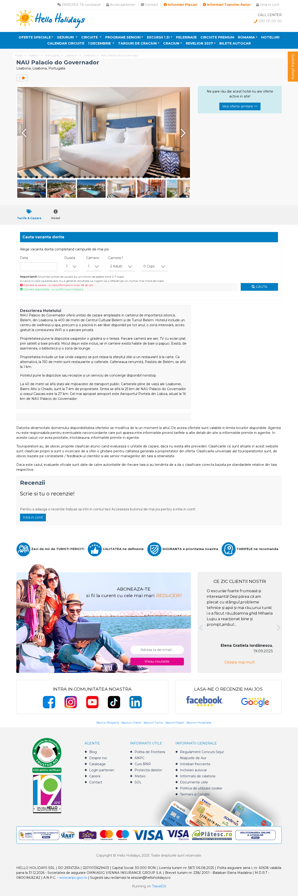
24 (143, 177)
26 (154, 177)
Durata (69, 258)
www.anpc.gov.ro (73, 877)
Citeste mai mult (239, 662)
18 (111, 177)
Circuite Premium (217, 37)
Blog (93, 752)
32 (186, 177)
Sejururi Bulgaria (107, 722)
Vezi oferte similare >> (240, 106)
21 (127, 177)
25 (149, 177)
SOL (138, 782)
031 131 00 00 (270, 21)
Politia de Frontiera (150, 752)
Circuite (90, 37)
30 (176, 177)
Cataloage (97, 764)
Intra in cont (269, 5)
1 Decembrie (100, 43)
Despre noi (98, 758)
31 (181, 177)
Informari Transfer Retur (228, 5)
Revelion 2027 (199, 43)
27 (160, 177)
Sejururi (66, 37)
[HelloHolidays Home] (50, 18)
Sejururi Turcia (153, 722)
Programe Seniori (123, 37)
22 (133, 177)
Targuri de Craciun (137, 43)
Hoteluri (270, 37)
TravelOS (159, 886)
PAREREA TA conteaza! (81, 5)
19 (117, 177)
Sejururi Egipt (174, 722)
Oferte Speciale (35, 37)
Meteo (140, 776)
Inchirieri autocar (193, 770)
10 (69, 177)
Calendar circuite (65, 43)
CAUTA (261, 287)
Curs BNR (143, 764)
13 (85, 177)
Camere (92, 258)
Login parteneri (101, 770)
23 (138, 177)
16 (101, 177)
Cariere (95, 776)
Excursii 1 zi (158, 37)
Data (24, 258)
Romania (246, 37)
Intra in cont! (33, 517)
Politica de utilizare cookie (201, 788)
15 (95, 177)
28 (165, 177)
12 (79, 177)
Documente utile (194, 782)
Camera (115, 258)
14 (90, 177)
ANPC (140, 758)
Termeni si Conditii (195, 794)
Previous (23, 133)
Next (184, 133)
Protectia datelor (148, 770)
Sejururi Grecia (131, 722)
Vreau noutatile (157, 661)
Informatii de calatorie (198, 776)
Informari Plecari (182, 5)
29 (170, 177)
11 (74, 177)
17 (106, 177)
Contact (151, 5)
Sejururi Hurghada (198, 722)
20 (122, 177)
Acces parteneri (122, 5)
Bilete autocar (235, 43)
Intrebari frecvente (195, 764)
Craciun (171, 43)
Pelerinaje (186, 37)
